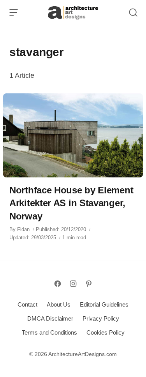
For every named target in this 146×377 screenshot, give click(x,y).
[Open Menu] (13, 12)
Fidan (23, 229)
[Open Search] (133, 12)
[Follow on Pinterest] (89, 284)
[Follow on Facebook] (58, 284)
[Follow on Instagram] (73, 284)
